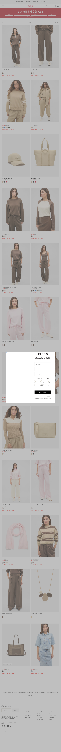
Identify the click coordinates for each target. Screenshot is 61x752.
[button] (53, 353)
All (35, 382)
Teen (36, 385)
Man (49, 382)
